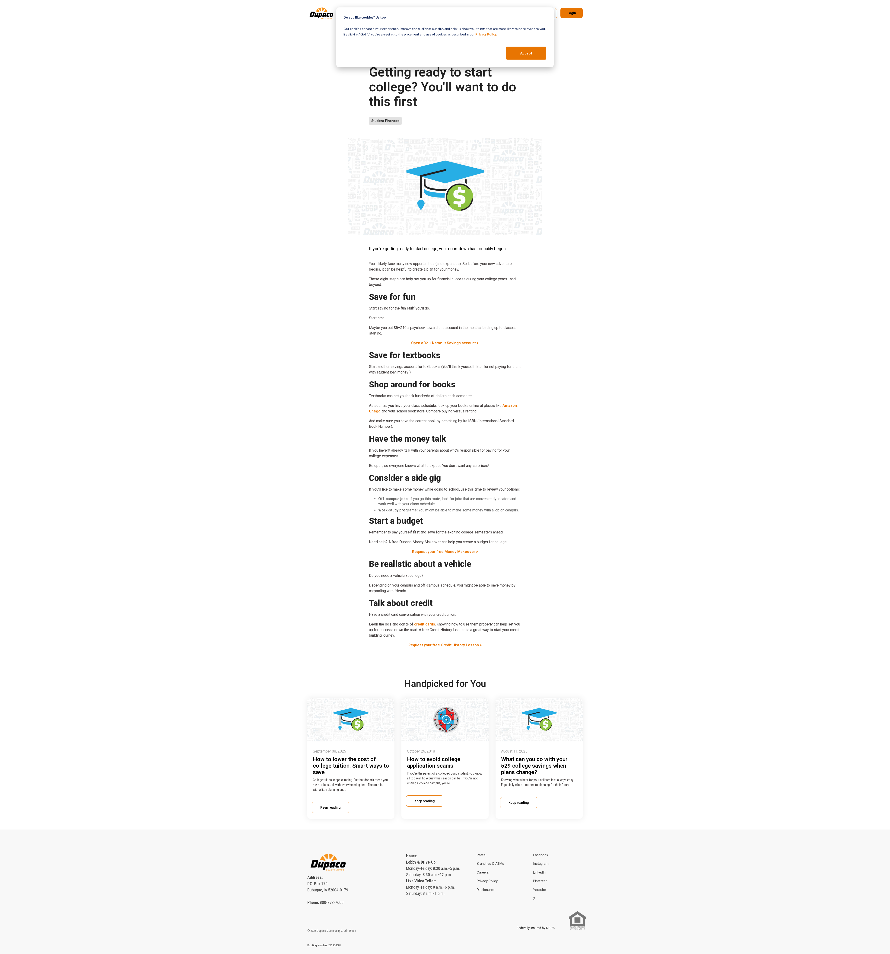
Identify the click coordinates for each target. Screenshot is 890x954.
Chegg (375, 411)
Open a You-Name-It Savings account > (445, 343)
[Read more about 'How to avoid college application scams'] (445, 719)
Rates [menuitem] (481, 855)
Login (571, 13)
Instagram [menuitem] (541, 863)
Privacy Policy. (486, 34)
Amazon (509, 405)
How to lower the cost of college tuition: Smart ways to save (351, 765)
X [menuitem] (534, 898)
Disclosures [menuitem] (486, 890)
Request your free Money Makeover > (445, 551)
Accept (526, 53)
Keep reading (330, 807)
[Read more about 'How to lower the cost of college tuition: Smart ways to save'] (350, 719)
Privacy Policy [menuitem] (487, 881)
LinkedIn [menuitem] (539, 872)
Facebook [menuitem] (540, 855)
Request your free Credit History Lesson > (445, 645)
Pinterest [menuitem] (540, 881)
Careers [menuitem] (483, 872)
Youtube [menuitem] (539, 890)
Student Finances (385, 121)
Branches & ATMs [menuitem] (490, 863)
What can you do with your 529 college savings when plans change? (534, 765)
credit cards (424, 624)
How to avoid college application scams (433, 762)
